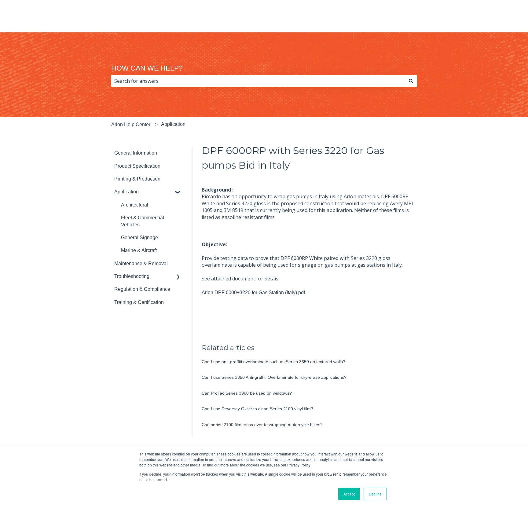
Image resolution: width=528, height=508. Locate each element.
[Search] (411, 81)
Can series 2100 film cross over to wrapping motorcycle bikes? (262, 424)
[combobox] (258, 81)
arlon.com (494, 19)
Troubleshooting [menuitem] (131, 276)
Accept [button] (349, 493)
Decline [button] (375, 493)
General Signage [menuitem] (139, 237)
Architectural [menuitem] (134, 204)
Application (173, 124)
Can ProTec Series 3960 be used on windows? (247, 393)
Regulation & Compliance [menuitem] (142, 289)
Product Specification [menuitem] (137, 166)
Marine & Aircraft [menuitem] (139, 250)
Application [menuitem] (126, 191)
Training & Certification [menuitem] (139, 302)
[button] (178, 192)
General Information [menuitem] (135, 152)
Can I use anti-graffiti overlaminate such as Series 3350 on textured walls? (273, 361)
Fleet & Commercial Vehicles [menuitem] (142, 221)
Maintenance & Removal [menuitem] (141, 263)
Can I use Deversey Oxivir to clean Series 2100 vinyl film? (257, 408)
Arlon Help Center (130, 124)
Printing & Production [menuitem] (137, 178)
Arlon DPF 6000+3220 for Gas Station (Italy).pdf (253, 292)
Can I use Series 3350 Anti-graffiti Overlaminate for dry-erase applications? (274, 377)
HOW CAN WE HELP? (147, 68)
